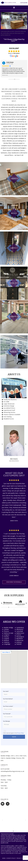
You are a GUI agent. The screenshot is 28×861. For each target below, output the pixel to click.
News (4, 858)
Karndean (14, 316)
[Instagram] (7, 804)
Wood (14, 213)
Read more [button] (5, 75)
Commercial (14, 351)
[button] (14, 7)
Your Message (6, 721)
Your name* (6, 691)
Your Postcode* (7, 713)
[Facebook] (2, 804)
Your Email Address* (8, 698)
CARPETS (14, 178)
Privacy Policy (20, 733)
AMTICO (14, 248)
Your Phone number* (8, 706)
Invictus (14, 283)
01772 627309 (23, 2)
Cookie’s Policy (11, 858)
